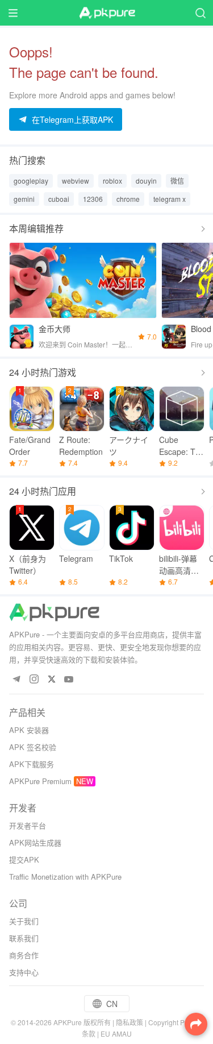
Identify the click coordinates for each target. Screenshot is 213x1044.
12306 (93, 199)
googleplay (31, 180)
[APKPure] (106, 13)
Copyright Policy (173, 1022)
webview (75, 180)
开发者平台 (27, 825)
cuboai (58, 199)
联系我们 (24, 938)
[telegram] (16, 680)
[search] (200, 13)
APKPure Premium (40, 781)
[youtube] (69, 680)
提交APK (24, 859)
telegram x (169, 199)
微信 (177, 180)
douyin (146, 180)
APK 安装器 (29, 729)
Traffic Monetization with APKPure (65, 876)
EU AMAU (116, 1033)
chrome (128, 199)
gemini (24, 199)
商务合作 (24, 955)
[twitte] (51, 680)
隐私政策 (129, 1022)
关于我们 (24, 920)
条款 (88, 1033)
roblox (112, 180)
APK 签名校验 (32, 746)
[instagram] (34, 680)
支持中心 (24, 972)
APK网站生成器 (35, 842)
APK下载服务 (31, 764)
